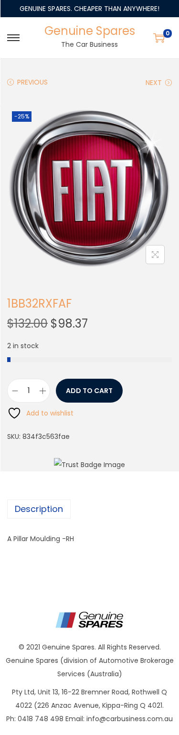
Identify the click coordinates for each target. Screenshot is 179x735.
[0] (159, 37)
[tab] (89, 509)
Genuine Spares (89, 31)
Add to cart (89, 390)
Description (39, 509)
